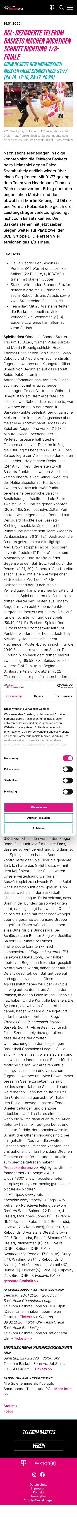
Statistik (10, 1406)
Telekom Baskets (38, 1432)
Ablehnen (39, 828)
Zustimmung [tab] (14, 696)
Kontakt (38, 1492)
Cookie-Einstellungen (38, 1500)
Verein (38, 1445)
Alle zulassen (38, 807)
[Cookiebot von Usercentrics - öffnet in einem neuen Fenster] (57, 686)
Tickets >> (29, 1317)
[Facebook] (42, 1474)
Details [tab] (38, 696)
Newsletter (38, 1496)
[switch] (68, 769)
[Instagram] (34, 1474)
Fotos (8, 1411)
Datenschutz (38, 1484)
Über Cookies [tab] (63, 696)
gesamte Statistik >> (21, 1281)
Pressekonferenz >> (21, 1167)
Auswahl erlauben (38, 817)
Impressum (38, 1488)
